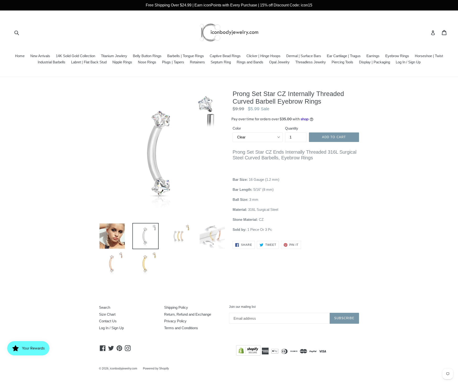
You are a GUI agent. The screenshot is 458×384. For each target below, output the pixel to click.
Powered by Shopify (156, 368)
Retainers (197, 62)
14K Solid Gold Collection (75, 56)
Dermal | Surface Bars (303, 56)
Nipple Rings (122, 62)
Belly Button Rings (147, 56)
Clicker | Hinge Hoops (263, 56)
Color (237, 128)
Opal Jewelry (279, 62)
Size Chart (107, 314)
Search (104, 307)
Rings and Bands (250, 62)
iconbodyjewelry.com (123, 368)
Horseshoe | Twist (429, 56)
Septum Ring (221, 62)
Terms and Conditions (181, 328)
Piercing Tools (342, 62)
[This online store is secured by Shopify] (248, 351)
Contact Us (108, 321)
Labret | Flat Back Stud (89, 62)
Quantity (291, 128)
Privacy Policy (175, 321)
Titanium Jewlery (114, 56)
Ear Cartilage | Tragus (344, 56)
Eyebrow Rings (397, 56)
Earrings (373, 56)
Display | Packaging (374, 62)
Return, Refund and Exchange (187, 314)
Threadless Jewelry (310, 62)
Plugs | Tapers (173, 62)
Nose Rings (147, 62)
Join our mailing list (242, 306)
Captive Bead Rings (225, 56)
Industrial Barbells (51, 62)
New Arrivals (40, 56)
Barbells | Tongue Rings (185, 56)
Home (20, 56)
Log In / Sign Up (408, 62)
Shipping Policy (176, 307)
